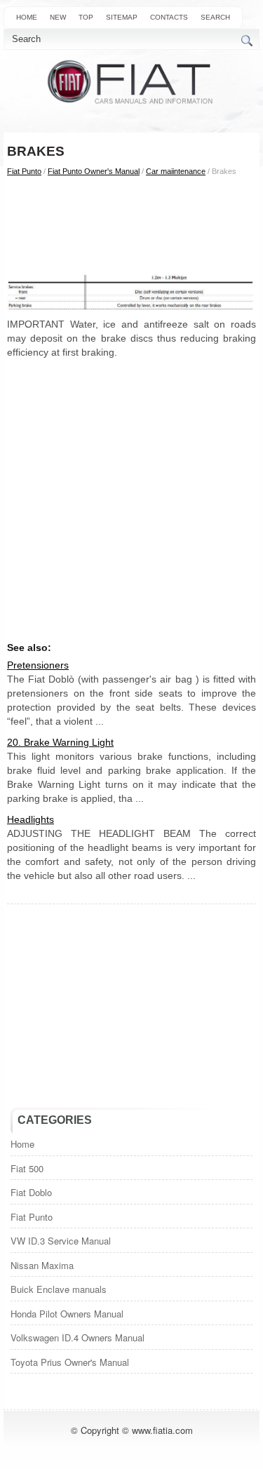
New (58, 17)
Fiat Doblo (31, 1192)
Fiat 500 (27, 1168)
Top (86, 17)
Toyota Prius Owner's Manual (70, 1362)
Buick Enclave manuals (59, 1289)
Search (215, 17)
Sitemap (121, 17)
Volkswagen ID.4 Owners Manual (77, 1337)
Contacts (169, 17)
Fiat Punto (24, 171)
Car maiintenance (175, 171)
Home (26, 17)
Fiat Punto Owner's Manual (94, 171)
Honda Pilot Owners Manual (67, 1313)
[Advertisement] (131, 224)
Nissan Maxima (42, 1265)
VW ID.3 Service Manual (61, 1240)
